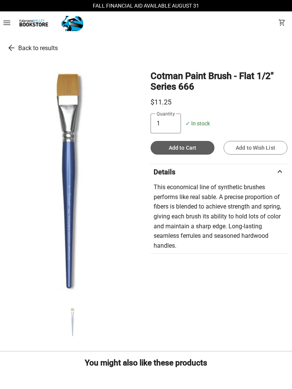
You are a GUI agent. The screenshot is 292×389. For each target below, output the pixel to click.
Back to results (38, 48)
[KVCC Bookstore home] (50, 23)
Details (219, 171)
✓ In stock (198, 123)
